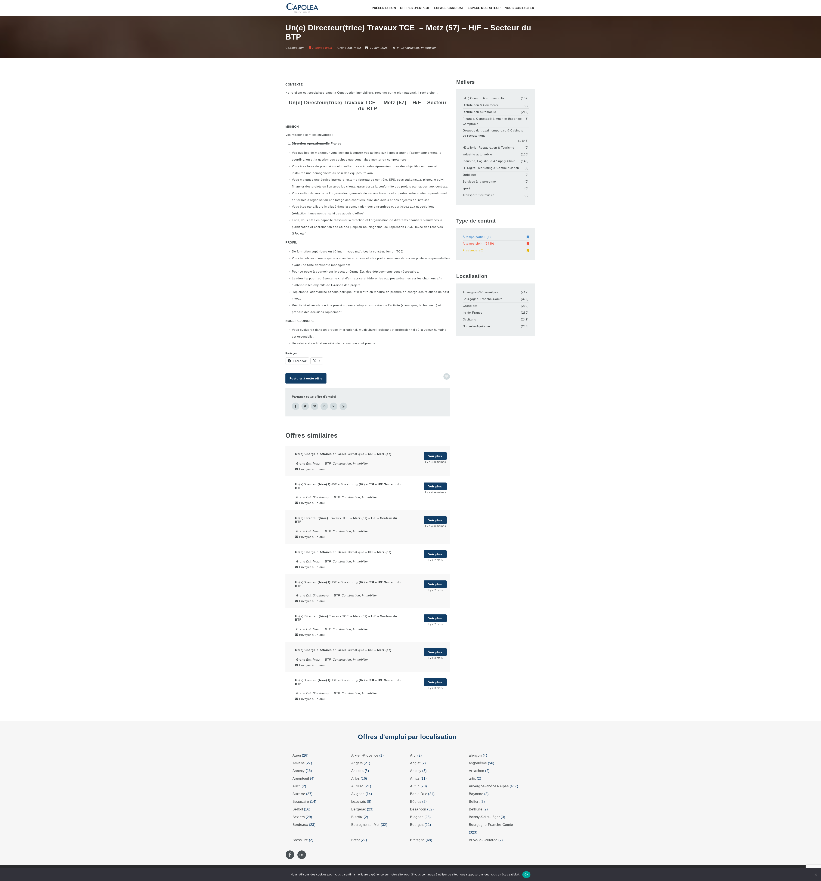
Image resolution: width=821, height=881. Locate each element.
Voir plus (435, 456)
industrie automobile (477, 154)
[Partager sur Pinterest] (314, 406)
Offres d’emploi (414, 8)
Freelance (473, 250)
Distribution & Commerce (481, 105)
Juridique (469, 174)
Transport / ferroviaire (479, 195)
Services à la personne (479, 181)
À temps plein (478, 243)
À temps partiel (477, 237)
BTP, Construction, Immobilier (414, 47)
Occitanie (469, 319)
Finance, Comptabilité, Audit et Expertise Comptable (492, 121)
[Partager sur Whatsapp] (343, 406)
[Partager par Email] (333, 406)
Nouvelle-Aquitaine (476, 326)
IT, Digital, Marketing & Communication (491, 168)
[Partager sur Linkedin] (324, 406)
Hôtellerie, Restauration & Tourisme (488, 147)
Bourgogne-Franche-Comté (483, 299)
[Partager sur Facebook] (295, 406)
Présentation (384, 8)
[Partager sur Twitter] (305, 406)
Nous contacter (519, 8)
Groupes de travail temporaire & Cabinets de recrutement (493, 133)
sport (466, 188)
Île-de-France (473, 312)
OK (526, 874)
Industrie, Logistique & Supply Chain (489, 161)
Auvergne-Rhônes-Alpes (480, 292)
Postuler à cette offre (305, 378)
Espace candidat (449, 8)
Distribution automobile (479, 112)
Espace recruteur (484, 8)
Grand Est (470, 305)
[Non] (816, 874)
